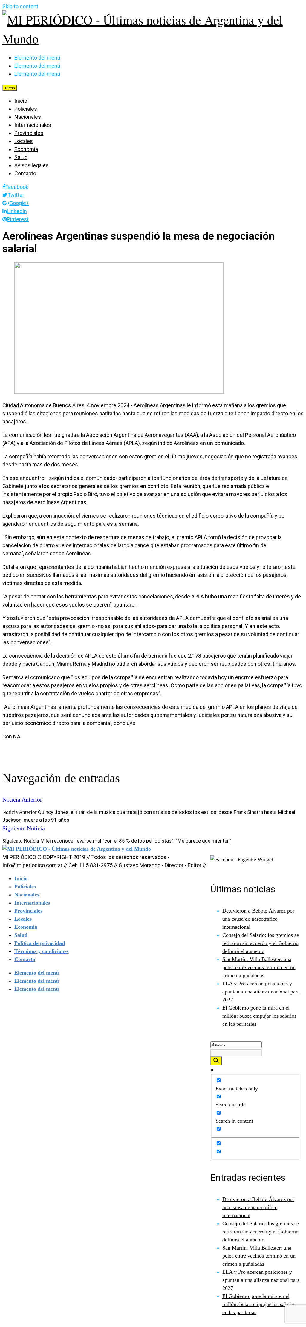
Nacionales (27, 117)
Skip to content (20, 6)
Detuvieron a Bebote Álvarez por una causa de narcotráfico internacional (258, 919)
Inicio (20, 101)
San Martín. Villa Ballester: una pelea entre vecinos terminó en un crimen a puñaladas (259, 967)
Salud (20, 157)
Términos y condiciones (41, 951)
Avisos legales (31, 165)
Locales (23, 141)
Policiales (25, 109)
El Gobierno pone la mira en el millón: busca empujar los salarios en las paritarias (259, 1016)
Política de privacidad (39, 943)
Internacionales (32, 125)
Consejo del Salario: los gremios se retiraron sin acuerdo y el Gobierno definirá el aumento (260, 943)
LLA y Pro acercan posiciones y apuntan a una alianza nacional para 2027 (261, 992)
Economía (26, 149)
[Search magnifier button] (216, 1060)
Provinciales (28, 133)
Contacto (25, 173)
